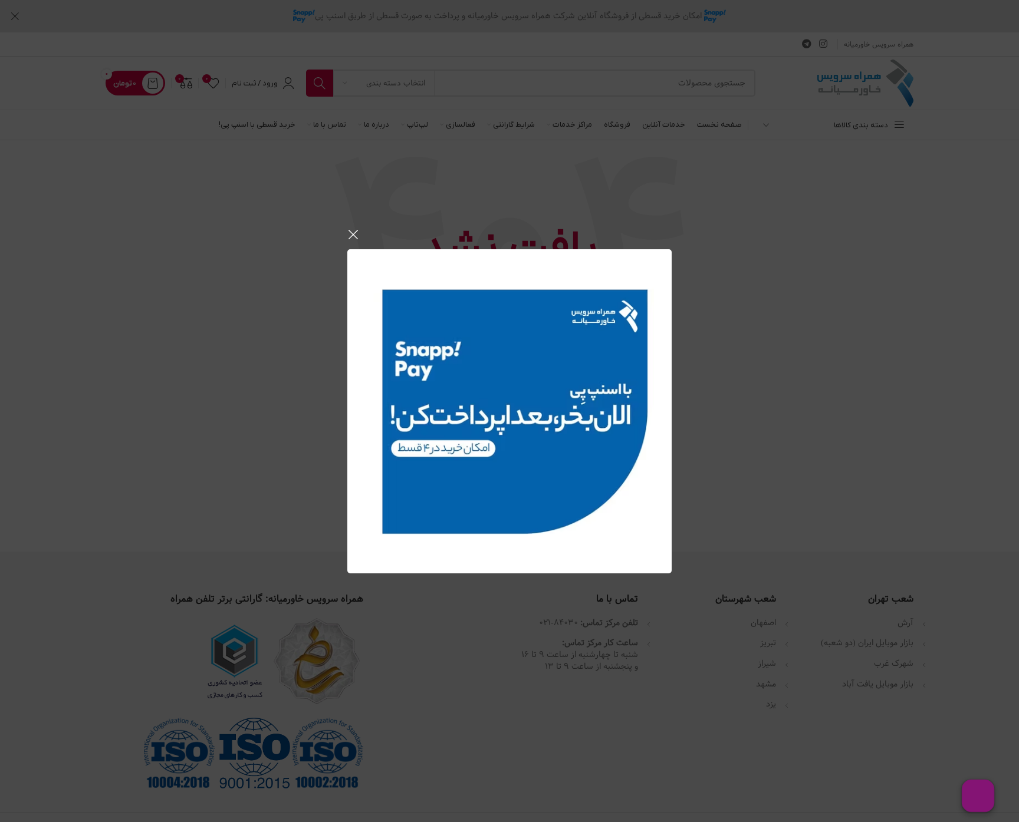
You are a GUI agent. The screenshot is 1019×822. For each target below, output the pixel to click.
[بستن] (353, 234)
